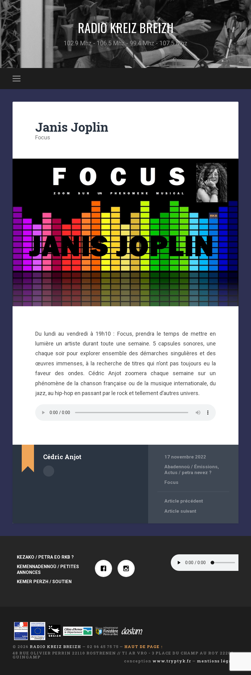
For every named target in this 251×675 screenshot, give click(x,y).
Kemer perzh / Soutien (44, 581)
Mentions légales (217, 660)
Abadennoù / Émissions (191, 466)
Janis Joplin (71, 127)
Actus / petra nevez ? (188, 472)
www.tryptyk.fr (171, 660)
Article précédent (183, 501)
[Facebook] (105, 568)
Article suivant (180, 511)
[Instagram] (127, 568)
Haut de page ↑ (143, 646)
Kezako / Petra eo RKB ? (45, 557)
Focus (42, 137)
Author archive (48, 471)
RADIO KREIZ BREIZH (126, 27)
